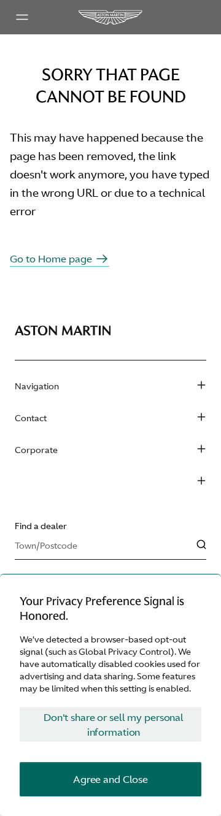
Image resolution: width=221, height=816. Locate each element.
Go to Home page (51, 258)
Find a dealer (41, 526)
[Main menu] (22, 17)
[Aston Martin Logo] (110, 17)
